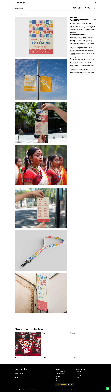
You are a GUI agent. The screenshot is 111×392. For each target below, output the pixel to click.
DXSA (44, 358)
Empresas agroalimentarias (61, 380)
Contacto (79, 375)
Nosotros (79, 373)
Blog (78, 377)
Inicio (16, 14)
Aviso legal (58, 389)
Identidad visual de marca (20, 360)
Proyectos (20, 14)
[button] (107, 388)
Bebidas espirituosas (60, 378)
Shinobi (18, 358)
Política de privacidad (64, 389)
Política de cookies (73, 389)
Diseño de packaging (60, 373)
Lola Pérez (74, 358)
